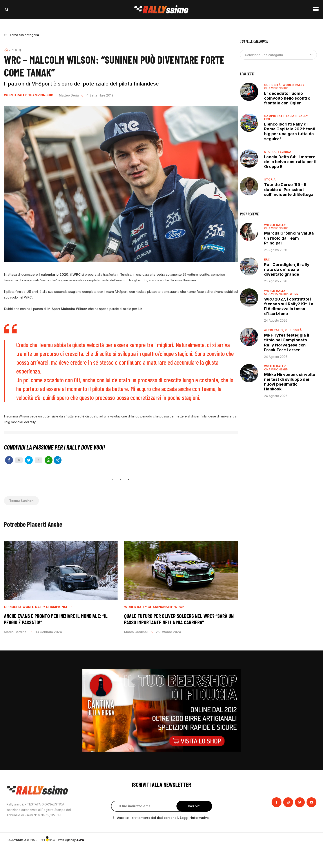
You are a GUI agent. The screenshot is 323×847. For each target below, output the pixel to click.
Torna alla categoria (24, 35)
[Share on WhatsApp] (49, 460)
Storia (270, 179)
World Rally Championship (28, 95)
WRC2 (179, 607)
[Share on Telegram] (58, 460)
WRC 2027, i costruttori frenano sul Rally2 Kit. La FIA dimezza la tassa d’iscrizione (289, 306)
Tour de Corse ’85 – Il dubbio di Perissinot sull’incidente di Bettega (289, 189)
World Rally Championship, (277, 292)
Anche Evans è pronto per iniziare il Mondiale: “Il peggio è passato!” (56, 619)
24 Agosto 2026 (275, 320)
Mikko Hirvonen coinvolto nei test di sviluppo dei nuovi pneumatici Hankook (289, 381)
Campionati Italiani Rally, (286, 116)
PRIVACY (310, 840)
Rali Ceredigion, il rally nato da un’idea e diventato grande (287, 269)
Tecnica (284, 151)
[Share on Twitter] (29, 460)
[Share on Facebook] (9, 460)
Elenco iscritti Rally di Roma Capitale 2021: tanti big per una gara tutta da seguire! (290, 131)
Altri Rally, (274, 330)
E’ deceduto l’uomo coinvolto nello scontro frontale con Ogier (287, 98)
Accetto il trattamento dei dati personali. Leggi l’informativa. (163, 818)
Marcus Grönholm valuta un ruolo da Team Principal (289, 238)
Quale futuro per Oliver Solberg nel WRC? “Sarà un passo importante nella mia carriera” (179, 619)
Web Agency (67, 840)
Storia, (271, 151)
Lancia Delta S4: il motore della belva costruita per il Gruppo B (290, 162)
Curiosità (13, 607)
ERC (267, 119)
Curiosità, (273, 85)
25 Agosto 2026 (275, 250)
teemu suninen (21, 501)
